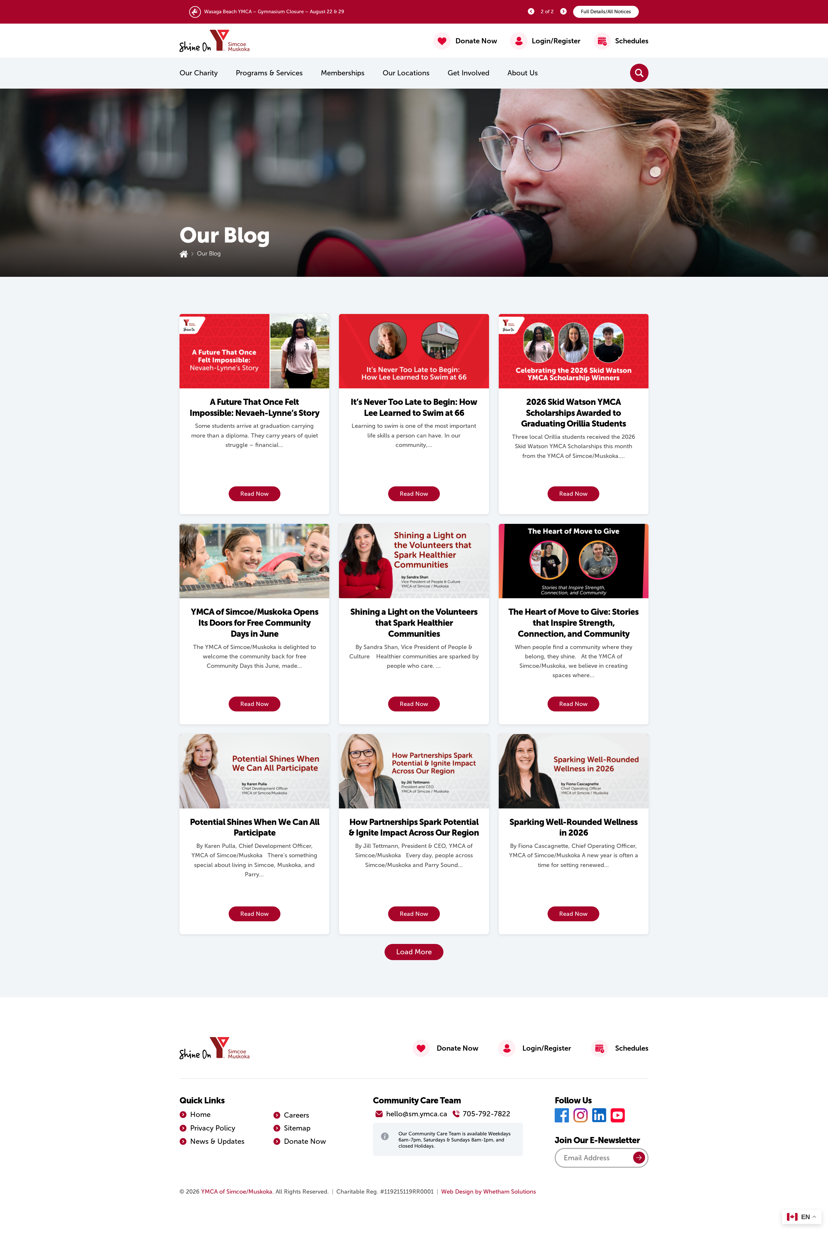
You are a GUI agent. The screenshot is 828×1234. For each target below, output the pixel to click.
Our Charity (199, 73)
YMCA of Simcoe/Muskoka (236, 1191)
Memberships (343, 73)
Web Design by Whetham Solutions (488, 1191)
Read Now (254, 494)
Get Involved (468, 73)
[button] (414, 952)
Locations (406, 73)
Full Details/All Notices (606, 11)
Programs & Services (269, 73)
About (522, 73)
